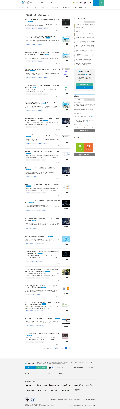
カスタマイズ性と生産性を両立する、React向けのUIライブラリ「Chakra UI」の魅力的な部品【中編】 (41, 37)
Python (65, 7)
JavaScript (28, 28)
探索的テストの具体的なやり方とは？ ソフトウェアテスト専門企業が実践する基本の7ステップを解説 (42, 119)
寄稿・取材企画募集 (78, 367)
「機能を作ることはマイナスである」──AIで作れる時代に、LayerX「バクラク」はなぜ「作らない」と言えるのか (85, 56)
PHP (27, 243)
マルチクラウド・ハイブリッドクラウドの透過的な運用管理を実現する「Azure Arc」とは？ (42, 252)
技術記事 (28, 159)
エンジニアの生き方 (57, 7)
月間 (89, 21)
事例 (42, 277)
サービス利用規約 (77, 399)
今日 (79, 21)
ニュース (37, 2)
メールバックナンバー (85, 80)
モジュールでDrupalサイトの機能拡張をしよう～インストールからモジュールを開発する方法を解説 (42, 303)
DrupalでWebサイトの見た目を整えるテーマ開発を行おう (42, 319)
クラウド (33, 210)
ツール (27, 261)
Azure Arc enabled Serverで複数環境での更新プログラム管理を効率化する (42, 201)
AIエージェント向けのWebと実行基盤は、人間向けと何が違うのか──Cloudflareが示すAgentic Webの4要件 (84, 126)
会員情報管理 (60, 399)
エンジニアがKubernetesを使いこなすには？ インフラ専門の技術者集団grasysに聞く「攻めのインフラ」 (42, 270)
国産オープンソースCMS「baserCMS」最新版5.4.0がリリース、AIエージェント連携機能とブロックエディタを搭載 (85, 46)
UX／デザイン (78, 7)
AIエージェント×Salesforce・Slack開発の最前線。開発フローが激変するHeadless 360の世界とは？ (84, 105)
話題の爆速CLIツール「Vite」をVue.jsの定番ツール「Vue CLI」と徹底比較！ (42, 70)
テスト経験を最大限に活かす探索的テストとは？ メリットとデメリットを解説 (42, 219)
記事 (42, 2)
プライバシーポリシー (86, 399)
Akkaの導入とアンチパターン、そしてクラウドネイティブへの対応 (42, 152)
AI (31, 7)
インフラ (48, 7)
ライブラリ (34, 28)
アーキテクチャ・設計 (36, 159)
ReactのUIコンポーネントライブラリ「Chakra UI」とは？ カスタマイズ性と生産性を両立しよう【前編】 (42, 53)
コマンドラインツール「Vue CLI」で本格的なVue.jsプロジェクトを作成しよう (42, 86)
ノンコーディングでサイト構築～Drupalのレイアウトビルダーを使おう (42, 334)
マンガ (85, 7)
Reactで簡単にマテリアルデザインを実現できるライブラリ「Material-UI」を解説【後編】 (40, 102)
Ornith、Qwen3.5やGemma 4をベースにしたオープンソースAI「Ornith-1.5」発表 (85, 42)
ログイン (85, 87)
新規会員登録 (84, 84)
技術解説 (40, 28)
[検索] (28, 7)
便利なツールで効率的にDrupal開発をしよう (38, 236)
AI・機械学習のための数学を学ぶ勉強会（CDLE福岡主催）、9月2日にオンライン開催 (85, 60)
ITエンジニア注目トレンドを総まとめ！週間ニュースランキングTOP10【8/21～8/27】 (84, 121)
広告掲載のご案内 (89, 367)
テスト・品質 (28, 126)
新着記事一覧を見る (84, 130)
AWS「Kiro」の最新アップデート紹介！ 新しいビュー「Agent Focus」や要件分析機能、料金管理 (84, 115)
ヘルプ (48, 399)
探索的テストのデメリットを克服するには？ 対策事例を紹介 (40, 168)
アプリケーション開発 (39, 7)
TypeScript (46, 28)
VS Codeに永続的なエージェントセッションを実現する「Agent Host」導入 (85, 51)
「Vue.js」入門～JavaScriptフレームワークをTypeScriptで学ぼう (42, 135)
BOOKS (53, 2)
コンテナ (47, 277)
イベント (47, 2)
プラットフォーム (39, 261)
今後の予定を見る (85, 154)
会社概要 (70, 399)
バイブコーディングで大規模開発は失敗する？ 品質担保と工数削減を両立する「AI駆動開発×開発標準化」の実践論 (85, 26)
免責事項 (66, 399)
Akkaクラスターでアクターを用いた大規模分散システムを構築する (42, 185)
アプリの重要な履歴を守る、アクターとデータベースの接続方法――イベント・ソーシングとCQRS (42, 286)
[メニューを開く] (18, 3)
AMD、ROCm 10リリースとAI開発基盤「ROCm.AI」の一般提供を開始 (83, 64)
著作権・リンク (53, 399)
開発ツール (71, 7)
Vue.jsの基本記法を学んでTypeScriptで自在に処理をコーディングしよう (42, 20)
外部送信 (93, 399)
